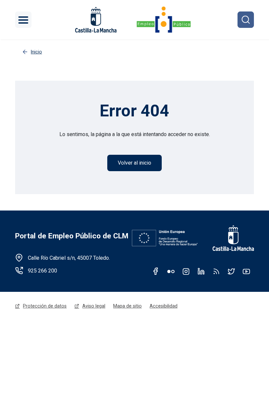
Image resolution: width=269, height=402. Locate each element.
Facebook (155, 271)
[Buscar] (246, 19)
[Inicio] (163, 20)
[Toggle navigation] (23, 19)
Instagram (186, 271)
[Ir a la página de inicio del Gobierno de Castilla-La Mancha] (229, 238)
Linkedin (201, 271)
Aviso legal (93, 306)
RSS (216, 271)
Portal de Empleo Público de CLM (71, 235)
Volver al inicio (134, 163)
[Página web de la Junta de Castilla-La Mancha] (95, 20)
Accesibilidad (163, 306)
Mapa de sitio (127, 306)
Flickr (170, 271)
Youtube (246, 271)
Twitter (231, 271)
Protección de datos (45, 306)
